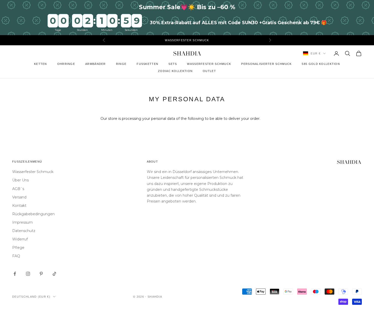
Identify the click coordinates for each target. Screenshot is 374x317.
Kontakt (19, 205)
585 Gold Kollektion (321, 63)
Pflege (18, 247)
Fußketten (147, 63)
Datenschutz (23, 230)
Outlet (209, 71)
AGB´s (18, 188)
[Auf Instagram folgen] (28, 273)
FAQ (16, 256)
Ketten (40, 63)
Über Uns (20, 180)
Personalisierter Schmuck (266, 63)
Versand (19, 197)
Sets (172, 63)
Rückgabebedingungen (33, 214)
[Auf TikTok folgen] (54, 273)
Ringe (121, 63)
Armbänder (95, 63)
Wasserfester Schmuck (209, 63)
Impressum (22, 222)
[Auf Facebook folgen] (14, 273)
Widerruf (20, 239)
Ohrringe (66, 63)
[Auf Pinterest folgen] (41, 273)
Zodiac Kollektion (175, 71)
